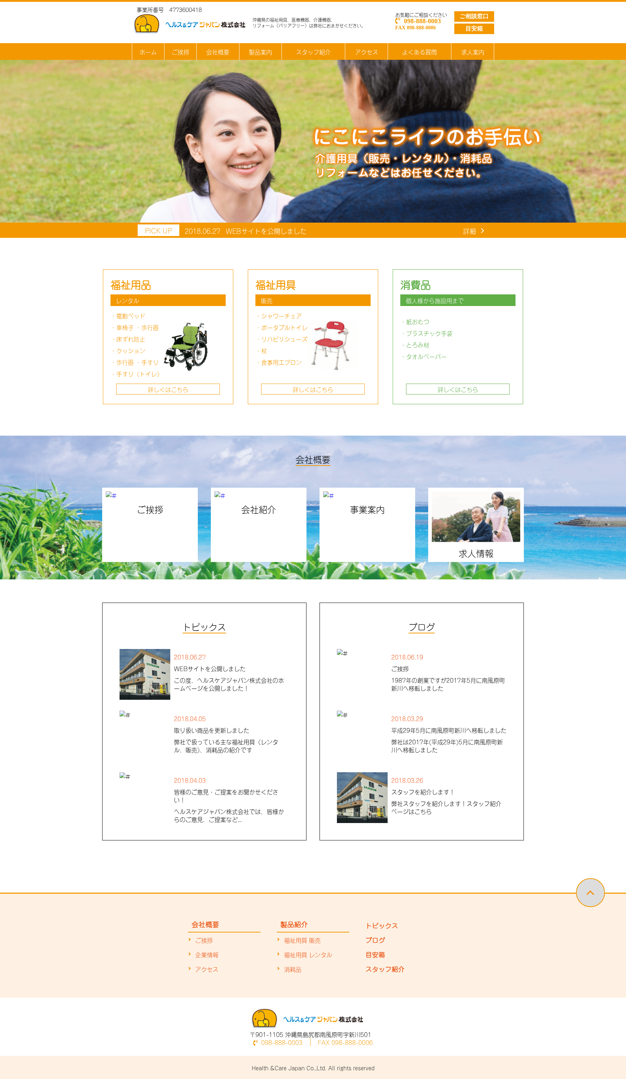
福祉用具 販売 (302, 940)
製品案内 (260, 51)
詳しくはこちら (168, 389)
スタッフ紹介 (313, 51)
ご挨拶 (180, 51)
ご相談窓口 (474, 16)
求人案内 (472, 51)
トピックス (382, 925)
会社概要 (217, 51)
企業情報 (206, 954)
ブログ (375, 939)
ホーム (148, 51)
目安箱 (474, 28)
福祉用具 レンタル (308, 954)
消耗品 (292, 969)
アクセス (366, 51)
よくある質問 (419, 51)
